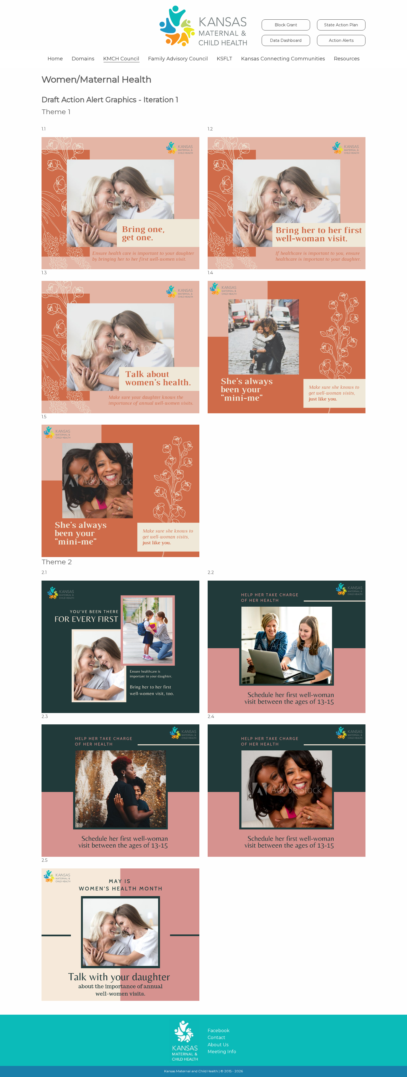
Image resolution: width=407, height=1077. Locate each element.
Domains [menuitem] (83, 59)
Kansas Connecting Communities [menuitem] (283, 59)
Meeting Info (222, 1051)
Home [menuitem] (55, 59)
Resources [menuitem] (347, 59)
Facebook (219, 1030)
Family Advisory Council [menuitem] (178, 59)
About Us (218, 1044)
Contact (216, 1037)
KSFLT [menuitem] (224, 59)
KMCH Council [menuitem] (121, 59)
